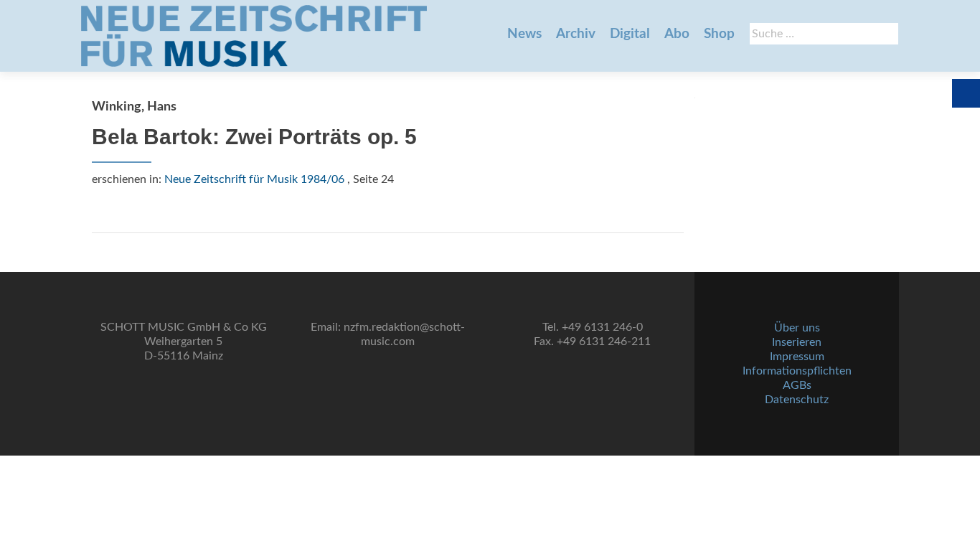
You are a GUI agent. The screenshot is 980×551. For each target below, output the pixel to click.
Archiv (575, 34)
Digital (630, 34)
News (524, 34)
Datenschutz (797, 399)
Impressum (797, 356)
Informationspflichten (797, 371)
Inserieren (796, 342)
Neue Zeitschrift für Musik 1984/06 (254, 179)
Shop (719, 34)
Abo (676, 34)
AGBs (797, 385)
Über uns (797, 328)
